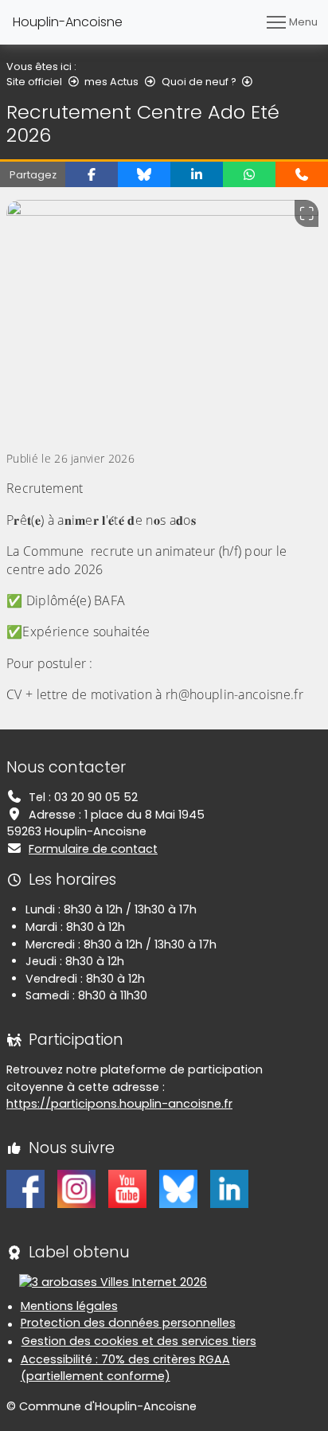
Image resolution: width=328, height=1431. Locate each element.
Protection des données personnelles (128, 1323)
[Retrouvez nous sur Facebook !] (25, 1188)
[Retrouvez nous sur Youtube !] (127, 1188)
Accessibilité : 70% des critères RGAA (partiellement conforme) (125, 1368)
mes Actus (111, 81)
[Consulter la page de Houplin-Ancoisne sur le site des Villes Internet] (113, 1282)
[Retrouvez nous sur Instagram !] (76, 1188)
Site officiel (34, 81)
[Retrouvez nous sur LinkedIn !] (229, 1188)
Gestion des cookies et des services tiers (138, 1341)
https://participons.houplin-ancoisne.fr (119, 1104)
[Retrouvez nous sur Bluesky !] (178, 1188)
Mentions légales (69, 1306)
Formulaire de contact (93, 849)
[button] (91, 174)
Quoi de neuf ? (199, 81)
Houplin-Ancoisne (68, 22)
